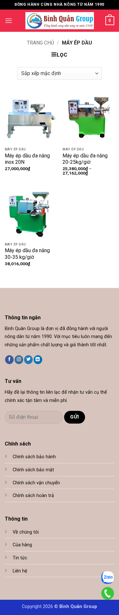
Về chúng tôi (26, 532)
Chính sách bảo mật (33, 470)
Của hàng (22, 545)
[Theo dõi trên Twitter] (28, 359)
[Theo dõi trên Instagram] (19, 359)
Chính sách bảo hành (34, 457)
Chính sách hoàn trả (33, 495)
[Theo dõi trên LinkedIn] (38, 359)
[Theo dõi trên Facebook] (9, 359)
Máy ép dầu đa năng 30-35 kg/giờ (27, 253)
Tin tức (20, 558)
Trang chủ (40, 43)
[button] (8, 20)
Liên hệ (20, 571)
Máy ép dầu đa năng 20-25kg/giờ (85, 159)
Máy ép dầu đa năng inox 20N (27, 159)
